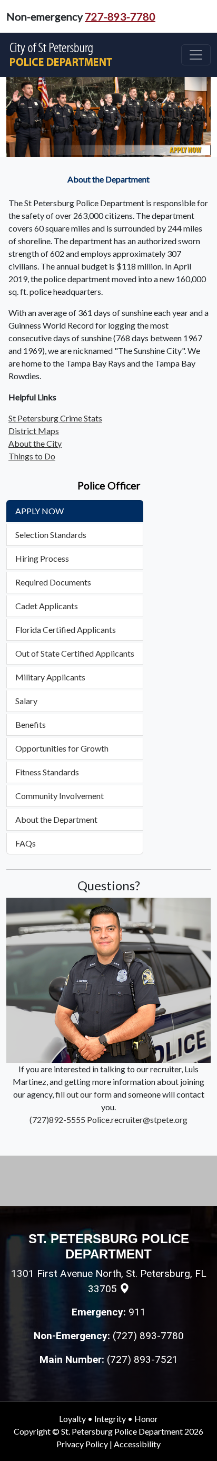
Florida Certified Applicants (65, 629)
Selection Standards (50, 535)
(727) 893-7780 (148, 1336)
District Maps (33, 431)
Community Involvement (59, 796)
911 (137, 1312)
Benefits (30, 724)
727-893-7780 (120, 16)
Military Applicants (50, 677)
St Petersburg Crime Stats (55, 418)
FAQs (25, 843)
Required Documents (53, 582)
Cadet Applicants (46, 606)
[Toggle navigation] (196, 54)
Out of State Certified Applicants (74, 653)
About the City (35, 443)
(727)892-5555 (57, 1119)
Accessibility (137, 1444)
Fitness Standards (47, 772)
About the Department (56, 819)
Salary (26, 701)
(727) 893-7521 (142, 1359)
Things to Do (31, 456)
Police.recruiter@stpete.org (137, 1119)
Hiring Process (42, 558)
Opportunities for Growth (61, 748)
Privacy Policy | (85, 1444)
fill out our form (83, 1094)
